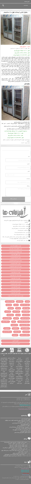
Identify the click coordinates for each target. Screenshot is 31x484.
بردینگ (19, 375)
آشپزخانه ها (27, 2)
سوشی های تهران (4, 380)
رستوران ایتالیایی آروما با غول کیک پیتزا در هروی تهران (15, 454)
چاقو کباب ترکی (19, 368)
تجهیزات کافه (26, 308)
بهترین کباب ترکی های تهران (15, 275)
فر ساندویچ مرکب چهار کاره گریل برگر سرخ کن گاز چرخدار (20, 427)
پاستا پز (11, 373)
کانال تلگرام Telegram (25, 470)
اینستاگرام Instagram (25, 468)
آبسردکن (11, 383)
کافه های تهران (4, 383)
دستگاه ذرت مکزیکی (25, 335)
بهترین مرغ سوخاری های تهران (15, 260)
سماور (11, 366)
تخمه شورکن (11, 363)
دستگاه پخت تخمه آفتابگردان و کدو (24, 425)
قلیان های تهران (4, 385)
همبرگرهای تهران (4, 358)
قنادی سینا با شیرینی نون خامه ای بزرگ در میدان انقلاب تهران (12, 450)
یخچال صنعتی (27, 383)
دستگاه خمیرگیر (5, 322)
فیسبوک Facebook (25, 475)
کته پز (27, 378)
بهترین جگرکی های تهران (15, 263)
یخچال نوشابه (17, 332)
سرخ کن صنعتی (19, 360)
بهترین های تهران (15, 246)
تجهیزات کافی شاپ (11, 353)
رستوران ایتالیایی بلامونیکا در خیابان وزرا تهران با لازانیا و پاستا (15, 442)
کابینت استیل (16, 311)
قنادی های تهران (4, 373)
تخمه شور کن (26, 332)
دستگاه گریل (15, 328)
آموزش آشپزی (15, 341)
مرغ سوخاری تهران (3, 375)
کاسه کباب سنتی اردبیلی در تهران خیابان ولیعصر (12, 456)
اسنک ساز (12, 380)
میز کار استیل (26, 315)
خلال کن (27, 373)
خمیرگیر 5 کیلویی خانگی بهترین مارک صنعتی (22, 432)
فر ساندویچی (14, 325)
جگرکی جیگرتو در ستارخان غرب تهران (20, 453)
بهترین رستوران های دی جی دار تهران (15, 296)
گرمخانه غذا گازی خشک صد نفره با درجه (23, 428)
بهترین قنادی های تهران (15, 290)
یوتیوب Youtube (26, 473)
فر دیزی (18, 315)
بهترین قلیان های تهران (15, 293)
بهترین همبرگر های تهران (15, 257)
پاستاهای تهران (4, 365)
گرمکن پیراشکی (12, 370)
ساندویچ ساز (6, 328)
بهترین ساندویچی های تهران (15, 281)
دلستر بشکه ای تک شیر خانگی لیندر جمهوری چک (22, 429)
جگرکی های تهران (4, 363)
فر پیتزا (16, 305)
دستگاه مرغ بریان (7, 318)
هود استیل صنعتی (25, 318)
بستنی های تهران (4, 381)
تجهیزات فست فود (25, 305)
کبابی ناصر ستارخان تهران (23, 452)
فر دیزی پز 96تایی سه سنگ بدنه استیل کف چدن (21, 423)
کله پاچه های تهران (3, 366)
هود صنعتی (27, 368)
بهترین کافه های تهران (15, 287)
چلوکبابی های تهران (3, 360)
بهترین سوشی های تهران (16, 284)
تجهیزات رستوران (9, 140)
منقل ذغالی (27, 365)
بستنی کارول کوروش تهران (26, 424)
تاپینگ (13, 322)
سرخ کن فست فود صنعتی (23, 322)
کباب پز (27, 301)
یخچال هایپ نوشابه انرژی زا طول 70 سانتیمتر (16, 443)
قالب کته (18, 308)
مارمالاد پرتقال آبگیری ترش (25, 431)
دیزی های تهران (4, 368)
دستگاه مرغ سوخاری (19, 373)
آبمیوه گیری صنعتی (11, 381)
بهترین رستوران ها (3, 354)
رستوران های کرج (4, 386)
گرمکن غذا (11, 308)
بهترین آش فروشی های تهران (15, 266)
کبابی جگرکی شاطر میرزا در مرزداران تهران (19, 449)
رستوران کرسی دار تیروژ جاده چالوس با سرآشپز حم (12, 447)
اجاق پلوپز (15, 335)
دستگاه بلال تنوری (7, 332)
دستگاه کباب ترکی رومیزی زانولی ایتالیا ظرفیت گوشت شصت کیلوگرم (18, 420)
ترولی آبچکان (10, 315)
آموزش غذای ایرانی (16, 344)
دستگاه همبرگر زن (19, 378)
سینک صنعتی (19, 301)
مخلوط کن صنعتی (12, 378)
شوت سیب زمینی (19, 380)
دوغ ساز (27, 371)
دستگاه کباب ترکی (25, 328)
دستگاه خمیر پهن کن (25, 325)
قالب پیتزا (9, 305)
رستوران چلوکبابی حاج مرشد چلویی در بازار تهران (19, 445)
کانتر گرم (16, 318)
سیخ (27, 376)
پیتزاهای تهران (4, 361)
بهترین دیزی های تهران (15, 272)
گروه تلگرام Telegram (25, 471)
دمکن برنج (27, 381)
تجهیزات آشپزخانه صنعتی (19, 140)
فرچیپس (19, 381)
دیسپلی (11, 368)
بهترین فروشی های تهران (15, 249)
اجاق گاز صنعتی (26, 311)
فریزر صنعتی (19, 383)
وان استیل (7, 311)
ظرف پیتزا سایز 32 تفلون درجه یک (24, 421)
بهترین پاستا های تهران (15, 278)
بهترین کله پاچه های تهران (15, 269)
